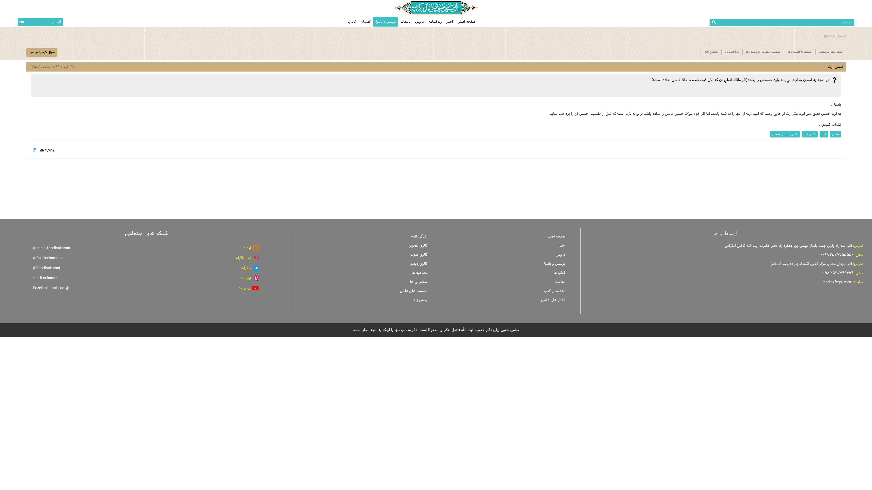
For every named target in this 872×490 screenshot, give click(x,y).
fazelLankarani (45, 278)
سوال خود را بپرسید (42, 52)
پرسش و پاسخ (385, 21)
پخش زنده (419, 300)
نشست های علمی (414, 291)
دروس (419, 21)
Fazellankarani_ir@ (48, 268)
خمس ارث (809, 134)
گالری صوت (419, 255)
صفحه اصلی (466, 21)
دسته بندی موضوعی (830, 51)
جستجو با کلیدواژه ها (800, 51)
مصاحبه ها (419, 273)
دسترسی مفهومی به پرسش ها (763, 51)
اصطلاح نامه (711, 51)
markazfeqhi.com (836, 282)
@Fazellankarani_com (51, 288)
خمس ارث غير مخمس (785, 134)
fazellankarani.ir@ (47, 258)
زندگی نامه (419, 236)
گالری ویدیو (419, 264)
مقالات (560, 282)
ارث (824, 134)
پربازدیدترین (732, 51)
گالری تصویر (418, 246)
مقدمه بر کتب (554, 291)
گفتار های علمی (553, 300)
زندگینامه (435, 21)
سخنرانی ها (419, 282)
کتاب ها (559, 273)
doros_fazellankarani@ (51, 248)
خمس (835, 134)
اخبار (449, 21)
